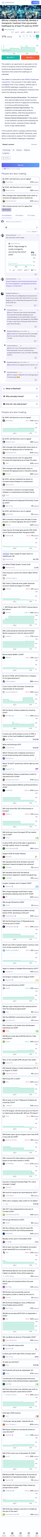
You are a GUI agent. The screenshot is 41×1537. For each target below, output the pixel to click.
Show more (6, 210)
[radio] (24, 36)
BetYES (10, 57)
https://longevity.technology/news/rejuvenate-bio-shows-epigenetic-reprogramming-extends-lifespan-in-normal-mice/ (21, 284)
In (2, 131)
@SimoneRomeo (12, 334)
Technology (6, 150)
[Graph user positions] (20, 36)
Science (19, 150)
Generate (34, 144)
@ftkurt (10, 312)
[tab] (7, 215)
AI (13, 150)
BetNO (29, 57)
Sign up (35, 2)
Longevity (6, 153)
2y (19, 235)
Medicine (27, 150)
